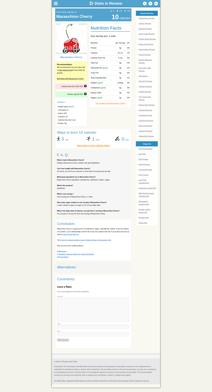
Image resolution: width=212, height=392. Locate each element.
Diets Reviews (144, 164)
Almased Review (145, 110)
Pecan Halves (63, 257)
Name (59, 324)
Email (58, 331)
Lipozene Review (145, 131)
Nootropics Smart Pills (147, 188)
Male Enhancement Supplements (146, 194)
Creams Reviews (145, 170)
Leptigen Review (145, 86)
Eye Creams (143, 175)
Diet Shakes (143, 159)
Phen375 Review (145, 81)
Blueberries (62, 251)
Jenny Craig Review (147, 34)
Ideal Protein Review (147, 49)
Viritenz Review (145, 23)
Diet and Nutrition (145, 149)
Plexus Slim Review (146, 105)
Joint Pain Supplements (144, 181)
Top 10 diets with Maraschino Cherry (110, 103)
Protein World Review (147, 39)
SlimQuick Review (146, 121)
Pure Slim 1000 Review (145, 69)
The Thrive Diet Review (145, 98)
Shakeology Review (146, 18)
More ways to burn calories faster (93, 145)
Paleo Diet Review (146, 44)
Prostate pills (144, 218)
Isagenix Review (145, 29)
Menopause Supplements (144, 203)
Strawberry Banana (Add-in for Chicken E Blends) (76, 254)
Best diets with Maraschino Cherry (70, 79)
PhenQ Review (145, 55)
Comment (60, 296)
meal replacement (65, 70)
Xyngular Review (145, 115)
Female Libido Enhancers (144, 211)
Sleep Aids (143, 223)
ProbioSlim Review (146, 136)
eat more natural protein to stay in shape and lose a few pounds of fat (86, 240)
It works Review (145, 92)
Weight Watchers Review (145, 61)
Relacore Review (145, 126)
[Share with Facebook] (145, 3)
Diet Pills (142, 154)
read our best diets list (71, 234)
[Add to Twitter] (150, 3)
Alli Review (143, 76)
